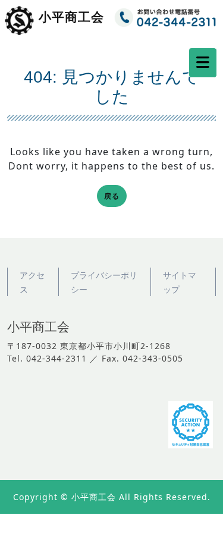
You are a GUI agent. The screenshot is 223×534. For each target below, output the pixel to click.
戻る (115, 197)
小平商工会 (71, 17)
